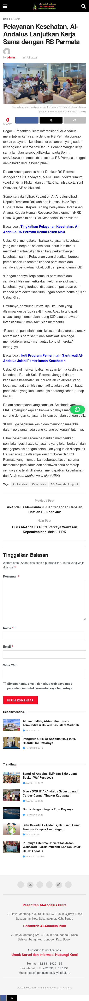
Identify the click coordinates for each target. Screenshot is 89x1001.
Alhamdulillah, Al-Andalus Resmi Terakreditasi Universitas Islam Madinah (51, 723)
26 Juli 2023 (30, 57)
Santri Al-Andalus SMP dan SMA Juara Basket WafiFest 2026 (50, 775)
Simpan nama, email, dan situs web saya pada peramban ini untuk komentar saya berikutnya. (40, 685)
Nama (8, 628)
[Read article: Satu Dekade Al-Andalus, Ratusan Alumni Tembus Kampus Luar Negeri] (11, 829)
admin (11, 57)
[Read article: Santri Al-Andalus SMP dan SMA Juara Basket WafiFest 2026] (11, 777)
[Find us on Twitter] (30, 885)
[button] (77, 409)
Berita (17, 18)
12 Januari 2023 (34, 814)
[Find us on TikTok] (58, 885)
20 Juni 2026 (32, 834)
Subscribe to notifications (44, 950)
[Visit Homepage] (44, 6)
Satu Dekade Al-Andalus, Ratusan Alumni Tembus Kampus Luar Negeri (52, 827)
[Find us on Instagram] (49, 884)
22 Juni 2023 (32, 730)
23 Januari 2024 (34, 748)
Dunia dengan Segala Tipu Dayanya (48, 809)
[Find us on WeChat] (68, 884)
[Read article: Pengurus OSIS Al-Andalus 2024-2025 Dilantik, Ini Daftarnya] (11, 743)
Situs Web (10, 665)
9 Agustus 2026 (34, 800)
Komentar (11, 576)
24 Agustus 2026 (34, 856)
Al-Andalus (20, 484)
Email (8, 646)
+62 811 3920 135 (50, 963)
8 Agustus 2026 (34, 783)
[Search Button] (83, 6)
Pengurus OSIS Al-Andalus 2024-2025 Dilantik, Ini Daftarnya (49, 741)
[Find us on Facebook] (20, 884)
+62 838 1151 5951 (56, 968)
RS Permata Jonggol (64, 484)
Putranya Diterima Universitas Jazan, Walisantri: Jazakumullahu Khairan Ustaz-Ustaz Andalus (52, 847)
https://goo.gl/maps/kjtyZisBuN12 (49, 973)
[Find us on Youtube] (39, 884)
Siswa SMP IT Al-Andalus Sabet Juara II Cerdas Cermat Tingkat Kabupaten (50, 793)
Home (6, 18)
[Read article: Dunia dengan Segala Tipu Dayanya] (11, 813)
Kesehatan (39, 484)
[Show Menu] (5, 6)
